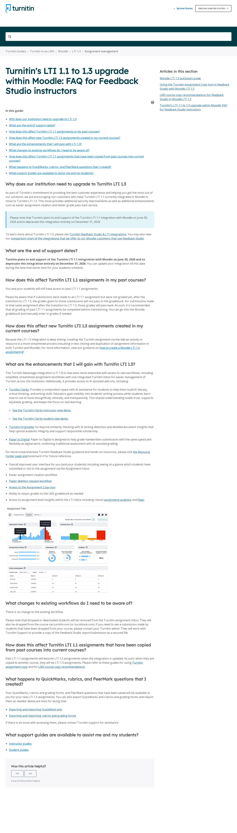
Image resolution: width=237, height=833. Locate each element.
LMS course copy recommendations (62, 667)
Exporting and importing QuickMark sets (35, 709)
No (30, 773)
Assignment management (101, 51)
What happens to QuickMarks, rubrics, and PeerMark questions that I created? (60, 167)
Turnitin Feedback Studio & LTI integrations (97, 234)
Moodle (63, 51)
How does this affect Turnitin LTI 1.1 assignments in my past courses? (54, 131)
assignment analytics (117, 500)
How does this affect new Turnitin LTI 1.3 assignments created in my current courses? (64, 138)
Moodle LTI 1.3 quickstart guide (180, 78)
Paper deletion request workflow (30, 481)
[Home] (20, 8)
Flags (141, 500)
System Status (185, 8)
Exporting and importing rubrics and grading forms (42, 716)
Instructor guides (20, 743)
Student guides (19, 750)
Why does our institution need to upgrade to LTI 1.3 (43, 119)
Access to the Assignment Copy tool (32, 487)
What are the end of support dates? (32, 125)
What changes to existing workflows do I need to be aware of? (49, 150)
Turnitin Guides (16, 51)
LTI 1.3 (76, 51)
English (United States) (212, 8)
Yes (17, 773)
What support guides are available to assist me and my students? (51, 173)
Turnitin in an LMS (42, 51)
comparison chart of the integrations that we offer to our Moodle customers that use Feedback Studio (77, 238)
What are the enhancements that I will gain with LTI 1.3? (45, 144)
